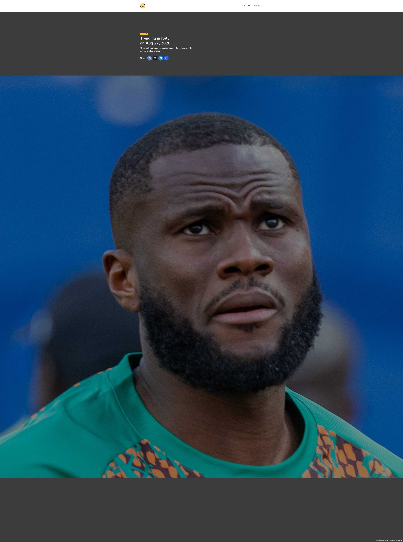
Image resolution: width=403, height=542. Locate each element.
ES (249, 6)
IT (244, 6)
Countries (257, 6)
